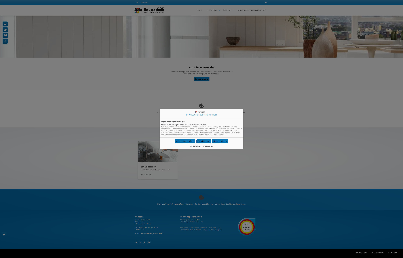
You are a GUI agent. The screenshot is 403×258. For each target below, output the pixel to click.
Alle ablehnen (203, 141)
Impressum (208, 146)
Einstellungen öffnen (185, 141)
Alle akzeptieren (220, 141)
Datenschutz (195, 146)
